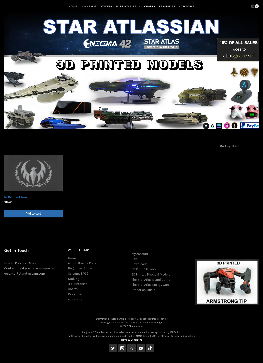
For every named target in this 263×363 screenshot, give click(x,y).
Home (72, 258)
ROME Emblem (15, 197)
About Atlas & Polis (82, 263)
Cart (135, 259)
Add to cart (33, 213)
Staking (74, 279)
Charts (73, 289)
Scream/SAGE (78, 274)
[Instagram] (122, 348)
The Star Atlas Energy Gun (150, 285)
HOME (73, 6)
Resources (75, 294)
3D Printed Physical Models (151, 274)
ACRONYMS (186, 6)
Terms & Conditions (131, 339)
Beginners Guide (80, 268)
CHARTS (149, 6)
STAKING (106, 6)
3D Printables (77, 284)
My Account (140, 254)
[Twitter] (113, 348)
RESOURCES (167, 6)
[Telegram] (131, 348)
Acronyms (75, 299)
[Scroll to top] (255, 356)
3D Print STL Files (144, 269)
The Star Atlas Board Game (151, 280)
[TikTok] (150, 348)
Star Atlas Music (143, 290)
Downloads (139, 264)
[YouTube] (141, 348)
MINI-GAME (89, 6)
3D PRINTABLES (126, 6)
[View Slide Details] (227, 282)
